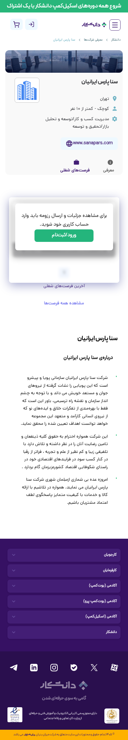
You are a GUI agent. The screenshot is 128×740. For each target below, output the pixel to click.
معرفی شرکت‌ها (93, 40)
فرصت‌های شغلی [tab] (75, 170)
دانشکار (116, 40)
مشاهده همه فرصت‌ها (64, 303)
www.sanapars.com (93, 143)
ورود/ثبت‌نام (64, 235)
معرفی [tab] (108, 170)
